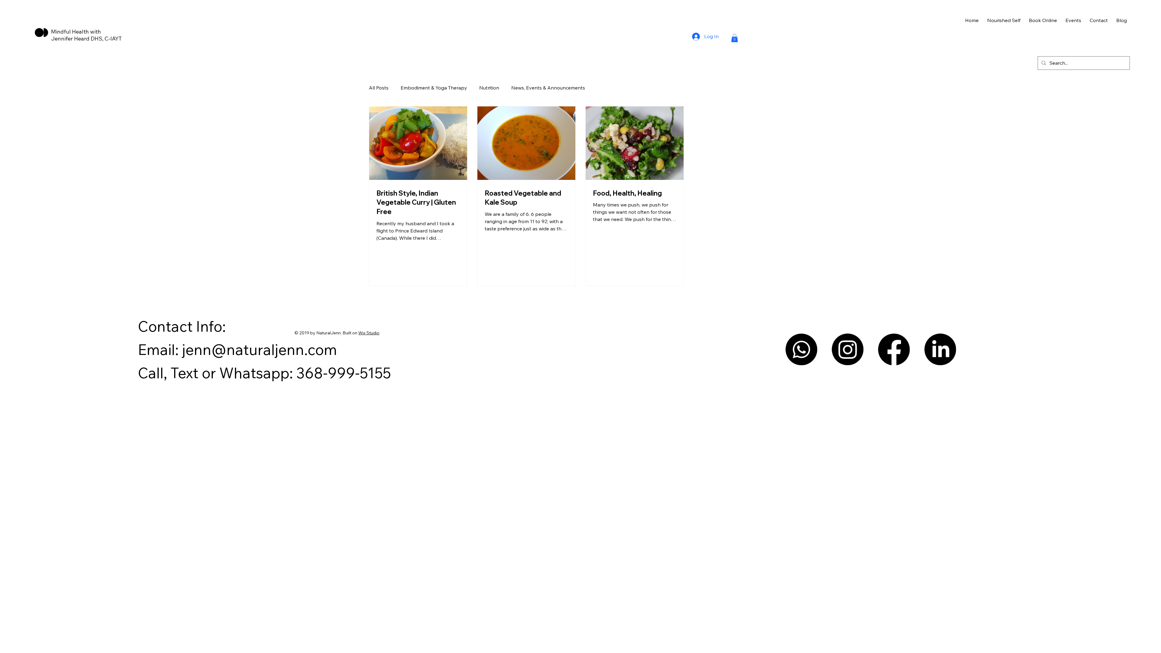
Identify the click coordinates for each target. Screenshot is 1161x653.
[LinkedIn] (940, 349)
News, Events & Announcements (548, 88)
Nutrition (489, 88)
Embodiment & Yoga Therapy (434, 88)
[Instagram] (847, 349)
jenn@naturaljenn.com (259, 349)
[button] (734, 38)
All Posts (379, 88)
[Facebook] (894, 349)
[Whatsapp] (801, 349)
